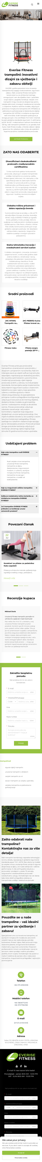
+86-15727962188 (21, 1005)
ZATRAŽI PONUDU (21, 139)
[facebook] (21, 1066)
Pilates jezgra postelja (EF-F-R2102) (31, 349)
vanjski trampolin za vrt (14, 776)
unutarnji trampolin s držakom (16, 772)
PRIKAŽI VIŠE (9, 578)
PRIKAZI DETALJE (10, 309)
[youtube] (16, 1066)
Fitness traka (10, 348)
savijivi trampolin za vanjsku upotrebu (19, 781)
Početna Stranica (21, 15)
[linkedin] (25, 1066)
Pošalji (21, 743)
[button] (16, 585)
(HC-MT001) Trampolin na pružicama (10, 322)
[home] (10, 4)
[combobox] (11, 702)
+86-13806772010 (21, 1003)
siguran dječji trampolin (14, 767)
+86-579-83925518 (21, 985)
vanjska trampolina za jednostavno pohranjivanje (18, 786)
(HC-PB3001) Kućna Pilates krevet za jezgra (31, 322)
